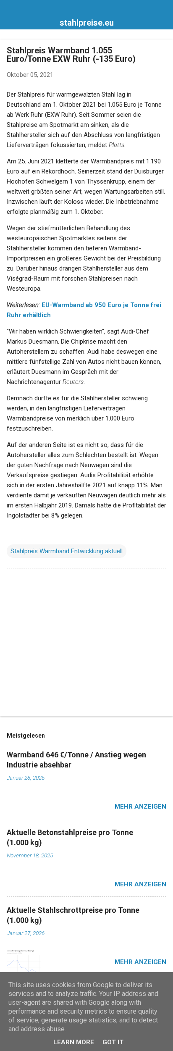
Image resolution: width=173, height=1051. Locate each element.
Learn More (73, 1042)
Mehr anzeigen (140, 806)
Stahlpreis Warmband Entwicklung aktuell (66, 551)
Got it (112, 1042)
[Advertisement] (86, 644)
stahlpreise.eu (87, 23)
